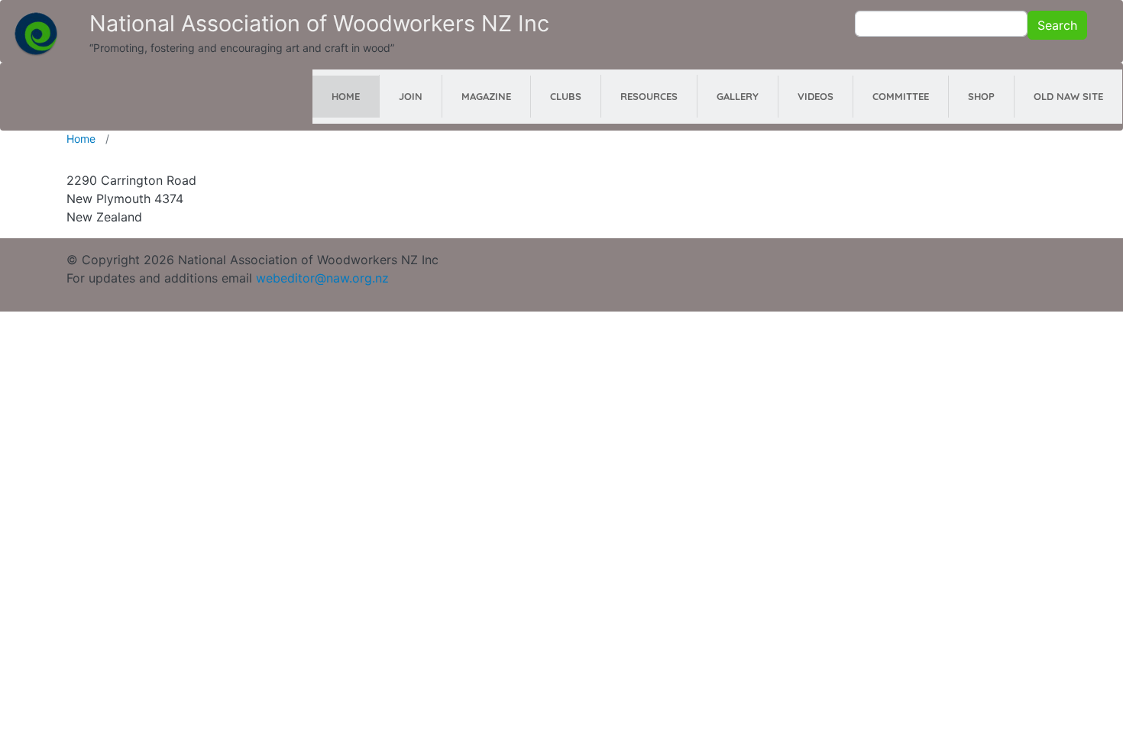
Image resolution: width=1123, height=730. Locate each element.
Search (1057, 25)
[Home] (36, 26)
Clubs (565, 96)
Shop (981, 96)
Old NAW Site (1068, 96)
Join (410, 96)
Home (346, 96)
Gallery (738, 96)
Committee (900, 96)
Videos (815, 96)
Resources (649, 96)
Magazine (486, 96)
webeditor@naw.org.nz (322, 278)
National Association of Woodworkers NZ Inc (319, 23)
